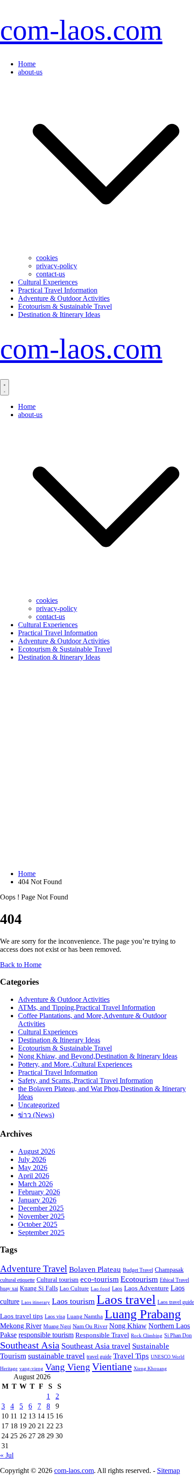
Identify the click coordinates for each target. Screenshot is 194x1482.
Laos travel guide (175, 1302)
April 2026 (33, 1175)
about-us (30, 72)
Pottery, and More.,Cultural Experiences (75, 1064)
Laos (117, 1288)
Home (27, 64)
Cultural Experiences (48, 282)
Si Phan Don (178, 1335)
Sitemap (168, 1470)
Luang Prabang (143, 1314)
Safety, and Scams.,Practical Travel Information (85, 1080)
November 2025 (41, 1216)
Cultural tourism (58, 1279)
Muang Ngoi (57, 1326)
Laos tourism (73, 1301)
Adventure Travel (33, 1268)
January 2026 (37, 1200)
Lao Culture (74, 1288)
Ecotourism (139, 1279)
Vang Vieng (67, 1367)
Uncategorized (39, 1105)
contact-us (50, 274)
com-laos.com (81, 30)
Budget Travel (138, 1270)
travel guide (99, 1357)
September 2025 (41, 1232)
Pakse (8, 1335)
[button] (106, 249)
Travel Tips (131, 1356)
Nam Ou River (90, 1326)
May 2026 (32, 1167)
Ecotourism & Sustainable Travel (65, 306)
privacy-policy (56, 266)
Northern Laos (169, 1326)
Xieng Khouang (150, 1368)
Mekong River (21, 1326)
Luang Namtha (85, 1316)
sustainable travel (56, 1355)
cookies (47, 258)
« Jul (7, 1455)
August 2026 (36, 1151)
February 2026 (39, 1192)
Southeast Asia (30, 1345)
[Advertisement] (97, 766)
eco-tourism (99, 1279)
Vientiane (112, 1366)
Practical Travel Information (57, 290)
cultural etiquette (17, 1280)
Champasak (169, 1269)
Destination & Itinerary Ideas (59, 314)
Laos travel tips (21, 1316)
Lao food (100, 1288)
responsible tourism (46, 1335)
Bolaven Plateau (95, 1269)
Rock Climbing (146, 1335)
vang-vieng (31, 1368)
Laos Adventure (146, 1288)
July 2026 (32, 1159)
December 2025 (41, 1208)
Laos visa (55, 1316)
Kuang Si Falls (39, 1288)
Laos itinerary (35, 1302)
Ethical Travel (174, 1280)
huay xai (9, 1288)
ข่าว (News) (36, 1115)
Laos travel (126, 1299)
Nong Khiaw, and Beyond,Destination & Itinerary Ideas (97, 1056)
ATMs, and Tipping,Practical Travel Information (86, 1007)
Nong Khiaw (128, 1325)
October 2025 (37, 1224)
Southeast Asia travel (95, 1345)
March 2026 (35, 1184)
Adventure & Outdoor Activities (64, 298)
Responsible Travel (102, 1335)
